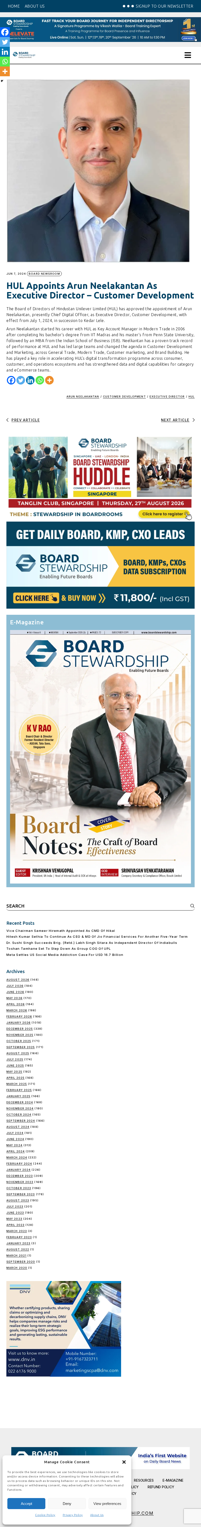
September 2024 (20, 1120)
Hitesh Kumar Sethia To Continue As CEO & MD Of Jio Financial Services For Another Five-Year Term (97, 936)
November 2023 (19, 1182)
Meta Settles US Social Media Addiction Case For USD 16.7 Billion (64, 955)
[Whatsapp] (40, 380)
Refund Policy (161, 1487)
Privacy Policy (73, 1514)
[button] (124, 1462)
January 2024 (18, 1169)
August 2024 (17, 1127)
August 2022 (17, 1249)
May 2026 (14, 998)
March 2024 (16, 1157)
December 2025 (19, 1028)
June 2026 (15, 992)
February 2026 (19, 1016)
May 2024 (14, 1145)
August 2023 (17, 1200)
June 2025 (15, 1065)
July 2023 (14, 1206)
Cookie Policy (45, 1514)
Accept (26, 1503)
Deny (67, 1503)
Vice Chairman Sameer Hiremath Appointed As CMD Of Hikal (60, 931)
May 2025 (14, 1071)
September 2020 (20, 1261)
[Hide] (2, 81)
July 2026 (15, 986)
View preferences (107, 1503)
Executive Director (167, 396)
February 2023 (19, 1237)
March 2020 (16, 1268)
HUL (191, 396)
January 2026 (18, 1022)
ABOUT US (35, 6)
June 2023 (15, 1212)
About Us (97, 1514)
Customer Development (124, 396)
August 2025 (17, 1053)
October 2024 (18, 1114)
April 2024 (15, 1151)
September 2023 (20, 1194)
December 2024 (19, 1102)
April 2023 (15, 1225)
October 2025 (18, 1041)
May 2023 (14, 1218)
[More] (49, 380)
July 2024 (15, 1133)
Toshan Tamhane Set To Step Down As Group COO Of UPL (58, 948)
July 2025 (14, 1059)
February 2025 (19, 1090)
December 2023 (19, 1176)
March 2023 (16, 1231)
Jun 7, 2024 (16, 273)
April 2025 (15, 1077)
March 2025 (16, 1084)
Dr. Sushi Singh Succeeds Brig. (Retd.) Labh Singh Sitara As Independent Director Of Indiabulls (91, 943)
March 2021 (16, 1255)
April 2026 (15, 1004)
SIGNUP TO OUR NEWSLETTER (164, 6)
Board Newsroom (44, 273)
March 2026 (16, 1010)
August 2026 (17, 979)
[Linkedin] (30, 380)
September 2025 (20, 1047)
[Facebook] (11, 380)
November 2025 (19, 1035)
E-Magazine (173, 1480)
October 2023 (18, 1188)
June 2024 (15, 1139)
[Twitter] (20, 380)
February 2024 (19, 1163)
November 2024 (20, 1108)
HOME (14, 6)
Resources (143, 1480)
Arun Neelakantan (82, 396)
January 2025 (18, 1096)
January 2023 (18, 1243)
